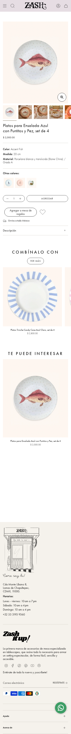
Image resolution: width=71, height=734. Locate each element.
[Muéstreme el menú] (4, 6)
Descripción (9, 230)
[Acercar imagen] (62, 97)
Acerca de (7, 727)
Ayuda (6, 716)
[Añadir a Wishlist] (53, 212)
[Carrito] (66, 6)
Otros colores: (11, 173)
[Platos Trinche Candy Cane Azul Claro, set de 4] (32, 296)
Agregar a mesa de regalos (21, 212)
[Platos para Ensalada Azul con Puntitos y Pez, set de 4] (35, 398)
